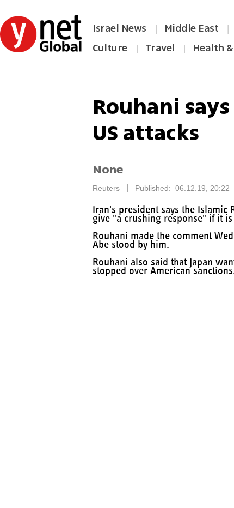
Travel (160, 48)
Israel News (119, 28)
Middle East (191, 28)
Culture (110, 48)
